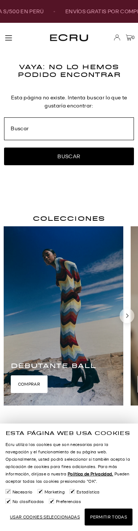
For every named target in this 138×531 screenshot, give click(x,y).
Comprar (29, 384)
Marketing (55, 492)
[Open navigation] (23, 37)
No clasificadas (28, 501)
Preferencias (68, 501)
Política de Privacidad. (90, 474)
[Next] (127, 315)
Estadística (88, 492)
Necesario (23, 492)
